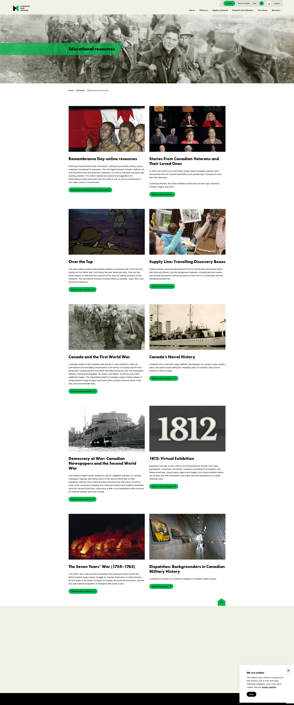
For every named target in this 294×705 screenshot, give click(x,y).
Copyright (56, 699)
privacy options (269, 687)
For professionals (211, 645)
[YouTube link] (40, 623)
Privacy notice (75, 699)
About (16, 645)
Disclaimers (65, 699)
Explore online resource (81, 289)
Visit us (192, 10)
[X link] (32, 623)
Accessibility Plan (19, 661)
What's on (203, 10)
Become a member (244, 3)
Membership (78, 651)
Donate (76, 658)
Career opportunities (81, 665)
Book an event (145, 645)
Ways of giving (79, 654)
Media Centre (206, 651)
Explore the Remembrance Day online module (90, 190)
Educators (276, 10)
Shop (254, 3)
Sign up (154, 626)
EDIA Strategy (18, 665)
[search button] (261, 3)
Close (251, 694)
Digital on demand (220, 10)
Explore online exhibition (162, 194)
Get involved (81, 645)
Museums (204, 654)
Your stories (262, 10)
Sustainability (18, 668)
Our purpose (18, 651)
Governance (17, 658)
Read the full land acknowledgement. (93, 689)
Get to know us (18, 654)
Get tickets (229, 3)
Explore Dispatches (160, 586)
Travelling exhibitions (209, 658)
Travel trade (205, 661)
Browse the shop (275, 651)
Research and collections (242, 10)
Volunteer (77, 661)
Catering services (143, 654)
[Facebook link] (16, 623)
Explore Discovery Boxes (162, 286)
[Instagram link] (24, 623)
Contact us (17, 672)
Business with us (207, 665)
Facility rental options (144, 651)
